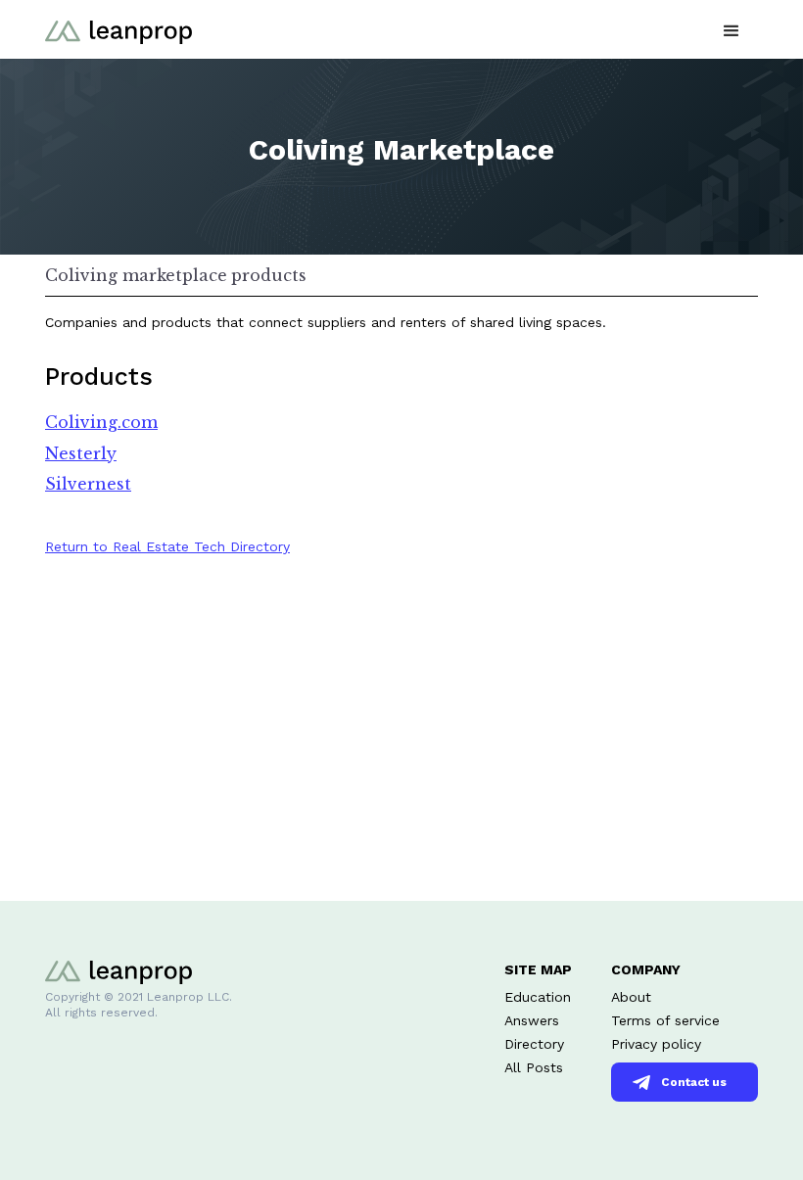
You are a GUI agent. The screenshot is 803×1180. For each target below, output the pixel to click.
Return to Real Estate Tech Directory (167, 546)
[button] (731, 29)
